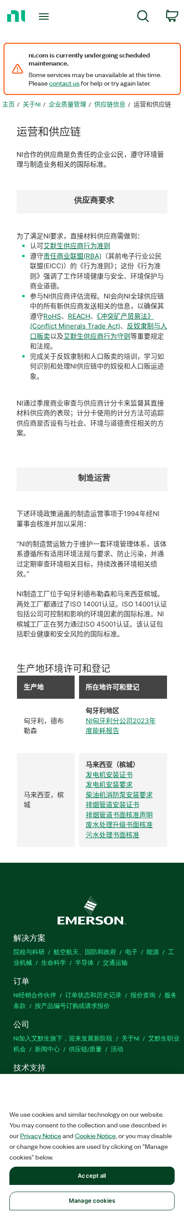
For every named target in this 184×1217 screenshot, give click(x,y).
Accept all (92, 1175)
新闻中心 (47, 1049)
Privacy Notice (40, 1135)
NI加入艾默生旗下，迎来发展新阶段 (63, 1038)
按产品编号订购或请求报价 (72, 1005)
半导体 (84, 962)
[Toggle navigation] (46, 16)
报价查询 (142, 995)
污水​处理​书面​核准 (112, 835)
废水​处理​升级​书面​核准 (119, 824)
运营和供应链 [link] (152, 104)
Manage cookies (92, 1200)
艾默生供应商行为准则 (76, 246)
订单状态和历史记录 (93, 995)
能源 (152, 951)
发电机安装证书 (109, 774)
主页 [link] (8, 104)
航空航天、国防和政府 (85, 951)
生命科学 (53, 962)
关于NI (130, 1038)
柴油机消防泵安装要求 (119, 795)
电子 (131, 951)
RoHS (52, 316)
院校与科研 (29, 951)
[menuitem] (143, 18)
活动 (117, 1049)
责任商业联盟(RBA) (72, 256)
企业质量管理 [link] (67, 104)
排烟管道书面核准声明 (119, 815)
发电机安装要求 (109, 784)
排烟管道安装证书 (112, 804)
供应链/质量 (85, 1049)
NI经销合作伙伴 (34, 995)
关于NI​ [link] (32, 104)
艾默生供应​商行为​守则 (96, 336)
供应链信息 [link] (109, 104)
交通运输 (115, 962)
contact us (64, 82)
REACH (79, 316)
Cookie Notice (95, 1135)
